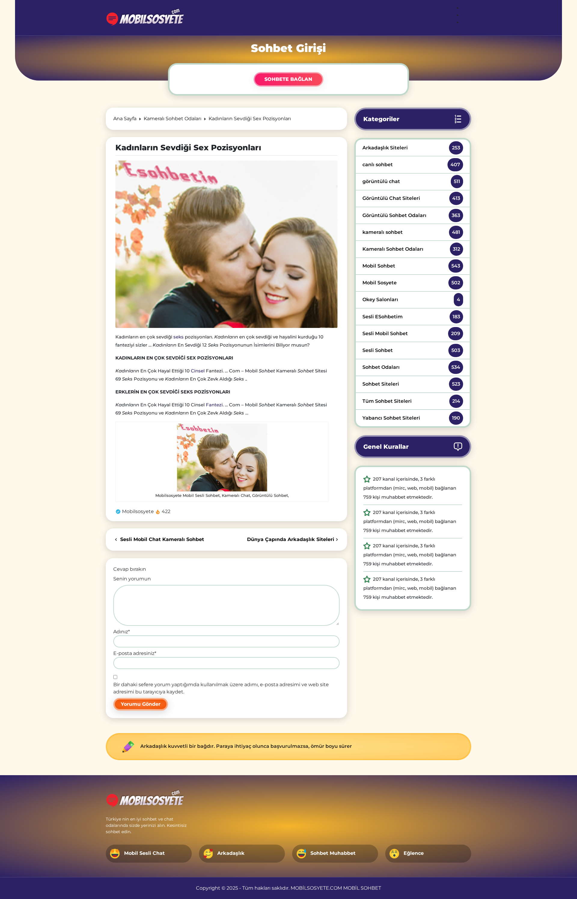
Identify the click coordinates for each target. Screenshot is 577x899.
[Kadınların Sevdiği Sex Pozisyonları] (226, 244)
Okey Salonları (411, 299)
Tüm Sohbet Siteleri (411, 401)
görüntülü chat (411, 181)
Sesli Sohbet (411, 350)
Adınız (121, 631)
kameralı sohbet (411, 232)
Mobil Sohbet (411, 266)
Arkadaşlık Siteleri (411, 148)
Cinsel (198, 371)
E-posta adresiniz (134, 653)
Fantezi (214, 405)
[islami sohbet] (145, 18)
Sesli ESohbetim (411, 317)
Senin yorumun (132, 579)
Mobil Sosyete (411, 283)
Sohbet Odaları (411, 367)
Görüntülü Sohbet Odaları (411, 215)
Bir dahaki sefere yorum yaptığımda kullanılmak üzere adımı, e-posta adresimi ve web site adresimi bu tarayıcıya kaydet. (221, 688)
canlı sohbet (411, 164)
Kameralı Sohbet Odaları (411, 249)
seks (178, 337)
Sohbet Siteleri (411, 384)
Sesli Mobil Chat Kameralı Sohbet (161, 539)
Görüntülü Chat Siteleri (411, 198)
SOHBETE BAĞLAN (288, 79)
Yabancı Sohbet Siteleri (411, 418)
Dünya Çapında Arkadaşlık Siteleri (290, 539)
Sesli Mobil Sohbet (411, 333)
